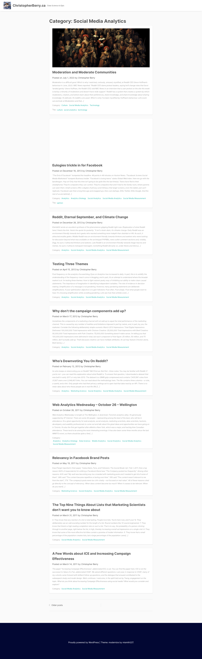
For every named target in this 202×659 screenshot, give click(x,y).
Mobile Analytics (99, 441)
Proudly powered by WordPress (83, 642)
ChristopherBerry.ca (29, 5)
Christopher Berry (86, 77)
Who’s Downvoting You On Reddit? (80, 361)
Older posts (57, 605)
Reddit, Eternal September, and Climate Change (90, 217)
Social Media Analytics (78, 105)
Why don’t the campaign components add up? (89, 311)
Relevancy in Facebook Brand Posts (80, 458)
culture (60, 110)
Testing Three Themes (70, 264)
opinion (60, 203)
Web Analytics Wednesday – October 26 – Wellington (94, 405)
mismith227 (128, 642)
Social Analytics (94, 198)
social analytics (70, 110)
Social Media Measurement (134, 198)
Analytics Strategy (78, 198)
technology (82, 110)
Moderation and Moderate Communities (84, 72)
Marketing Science (79, 391)
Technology (95, 105)
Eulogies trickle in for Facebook (77, 165)
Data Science (84, 441)
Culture (65, 105)
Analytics (65, 198)
